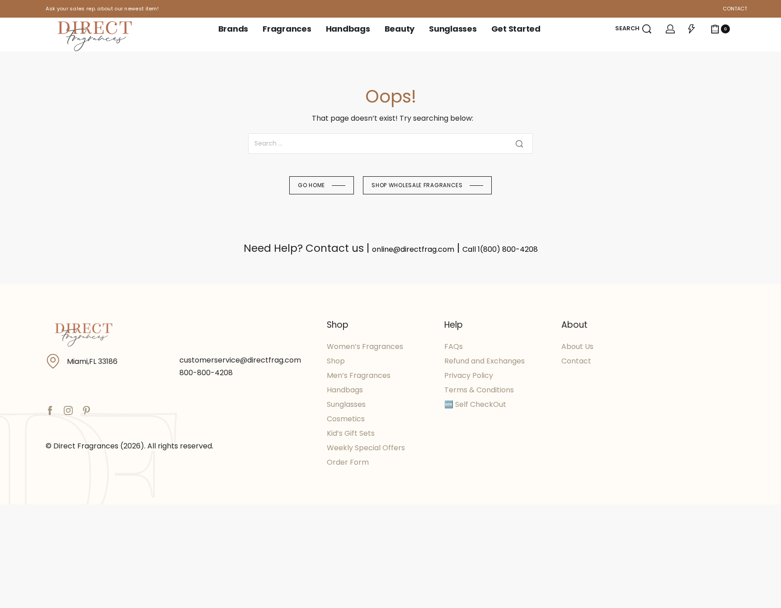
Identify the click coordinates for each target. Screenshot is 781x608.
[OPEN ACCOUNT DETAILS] (670, 29)
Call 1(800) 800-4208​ (500, 249)
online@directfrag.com (413, 249)
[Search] (519, 143)
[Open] (691, 29)
